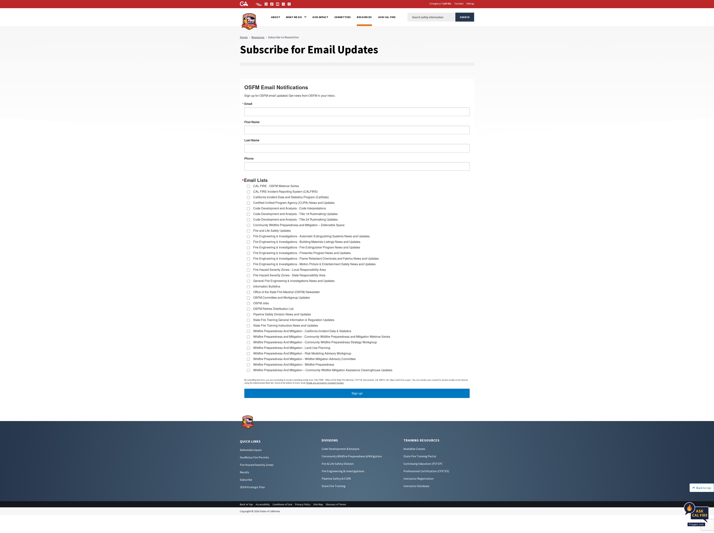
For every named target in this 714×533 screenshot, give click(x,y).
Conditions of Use (282, 504)
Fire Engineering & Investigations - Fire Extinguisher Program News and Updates (306, 247)
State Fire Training (333, 486)
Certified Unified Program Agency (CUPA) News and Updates (294, 202)
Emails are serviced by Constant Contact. (325, 382)
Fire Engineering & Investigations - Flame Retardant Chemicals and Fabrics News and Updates (316, 258)
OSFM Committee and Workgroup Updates (281, 297)
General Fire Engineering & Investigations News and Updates (294, 281)
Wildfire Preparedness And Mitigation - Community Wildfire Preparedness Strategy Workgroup (315, 342)
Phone (249, 158)
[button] (296, 17)
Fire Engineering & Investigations (343, 471)
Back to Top (246, 504)
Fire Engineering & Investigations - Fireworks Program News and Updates (302, 253)
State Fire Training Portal (419, 456)
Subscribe (246, 479)
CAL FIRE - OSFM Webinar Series (276, 186)
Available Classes (414, 449)
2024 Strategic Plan (252, 487)
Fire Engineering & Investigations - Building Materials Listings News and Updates (306, 242)
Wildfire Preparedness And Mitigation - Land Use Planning (291, 348)
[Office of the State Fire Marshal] (247, 422)
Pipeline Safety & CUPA (336, 478)
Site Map (318, 504)
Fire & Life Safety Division (338, 463)
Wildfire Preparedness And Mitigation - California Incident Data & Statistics (302, 331)
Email (248, 103)
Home (244, 37)
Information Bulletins (266, 286)
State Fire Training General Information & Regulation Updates (293, 320)
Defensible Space (251, 450)
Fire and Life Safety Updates (272, 230)
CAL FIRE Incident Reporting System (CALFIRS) (285, 191)
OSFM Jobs (261, 303)
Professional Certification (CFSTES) (426, 471)
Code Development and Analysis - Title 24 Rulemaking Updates (295, 219)
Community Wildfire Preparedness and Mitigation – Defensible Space (299, 225)
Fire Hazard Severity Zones (257, 465)
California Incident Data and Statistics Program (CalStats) (291, 197)
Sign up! (357, 393)
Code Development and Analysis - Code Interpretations (289, 208)
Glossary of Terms (336, 504)
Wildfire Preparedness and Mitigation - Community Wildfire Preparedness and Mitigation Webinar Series (321, 336)
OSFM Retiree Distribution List (273, 308)
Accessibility (263, 504)
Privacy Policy (303, 504)
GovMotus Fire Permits (254, 457)
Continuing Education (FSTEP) (422, 463)
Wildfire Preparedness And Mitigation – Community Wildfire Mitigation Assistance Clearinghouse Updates (322, 370)
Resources (257, 37)
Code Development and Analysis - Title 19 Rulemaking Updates (295, 214)
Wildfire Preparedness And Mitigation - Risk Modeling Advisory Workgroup (302, 353)
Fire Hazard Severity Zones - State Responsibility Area (289, 275)
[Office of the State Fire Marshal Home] (249, 21)
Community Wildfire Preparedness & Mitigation (352, 456)
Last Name (251, 140)
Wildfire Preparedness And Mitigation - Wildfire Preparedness (293, 364)
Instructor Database (416, 486)
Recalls (244, 472)
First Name (252, 122)
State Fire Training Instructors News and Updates (285, 325)
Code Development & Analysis (340, 449)
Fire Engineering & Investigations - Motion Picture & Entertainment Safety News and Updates (314, 264)
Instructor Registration (418, 478)
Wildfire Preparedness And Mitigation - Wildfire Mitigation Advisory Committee (304, 359)
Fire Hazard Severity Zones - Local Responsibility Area (289, 269)
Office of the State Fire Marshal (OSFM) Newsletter (286, 292)
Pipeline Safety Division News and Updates (282, 314)
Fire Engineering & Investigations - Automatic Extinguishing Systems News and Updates (311, 236)
